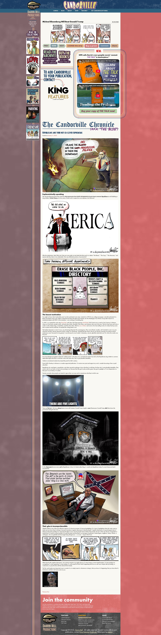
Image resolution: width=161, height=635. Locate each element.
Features (84, 10)
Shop (76, 10)
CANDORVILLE (65, 618)
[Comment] (104, 46)
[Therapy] (32, 81)
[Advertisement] (80, 17)
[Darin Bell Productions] (34, 8)
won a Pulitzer (82, 326)
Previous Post (45, 592)
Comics (55, 10)
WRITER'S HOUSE (83, 623)
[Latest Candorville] (54, 46)
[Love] (32, 65)
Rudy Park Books (106, 623)
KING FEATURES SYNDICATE (86, 620)
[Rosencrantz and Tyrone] (32, 96)
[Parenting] (32, 114)
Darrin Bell (79, 630)
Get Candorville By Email (99, 10)
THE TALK (63, 623)
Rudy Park (63, 322)
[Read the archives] (49, 57)
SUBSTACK (82, 615)
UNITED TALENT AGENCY (85, 622)
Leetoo (110, 632)
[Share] (114, 46)
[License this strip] (75, 46)
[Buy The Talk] (98, 111)
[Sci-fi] (32, 46)
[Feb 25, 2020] (62, 46)
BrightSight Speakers (85, 625)
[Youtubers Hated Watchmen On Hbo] (46, 46)
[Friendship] (32, 133)
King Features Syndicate (88, 632)
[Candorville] (80, 5)
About (70, 10)
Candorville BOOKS (107, 619)
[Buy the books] (64, 57)
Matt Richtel (85, 322)
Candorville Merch (107, 618)
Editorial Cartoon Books (108, 621)
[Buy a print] (91, 46)
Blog (62, 10)
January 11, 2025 (52, 135)
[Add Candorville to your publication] (56, 85)
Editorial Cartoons (66, 619)
